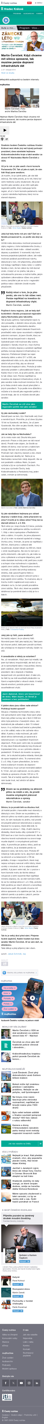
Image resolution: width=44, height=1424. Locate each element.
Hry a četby (8, 988)
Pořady (7, 1004)
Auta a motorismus (12, 28)
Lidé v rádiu (28, 1342)
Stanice (5, 1342)
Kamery (39, 13)
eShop (5, 1345)
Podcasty (6, 1365)
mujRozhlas (6, 981)
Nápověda (27, 1338)
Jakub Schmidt (14, 954)
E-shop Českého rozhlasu (17, 1210)
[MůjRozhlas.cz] (5, 85)
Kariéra (26, 1345)
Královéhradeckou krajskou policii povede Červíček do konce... (26, 1056)
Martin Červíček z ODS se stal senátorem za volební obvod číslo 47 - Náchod (25, 1033)
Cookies (5, 1415)
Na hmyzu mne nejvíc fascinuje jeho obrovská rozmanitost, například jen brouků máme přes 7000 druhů (25, 1102)
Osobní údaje (16, 1415)
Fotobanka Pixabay (17, 629)
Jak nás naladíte (30, 1335)
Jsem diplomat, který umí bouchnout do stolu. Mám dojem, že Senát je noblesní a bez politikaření (21, 697)
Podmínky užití (30, 1415)
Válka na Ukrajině (9, 1335)
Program (17, 13)
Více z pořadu (10, 1152)
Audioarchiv (28, 13)
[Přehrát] (4, 130)
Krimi (6, 993)
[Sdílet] (6, 139)
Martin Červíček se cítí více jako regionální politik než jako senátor (19, 405)
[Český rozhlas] (9, 3)
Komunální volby (9, 1338)
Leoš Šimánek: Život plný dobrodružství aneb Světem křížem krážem (26, 1075)
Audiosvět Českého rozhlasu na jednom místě (20, 1020)
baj (24, 954)
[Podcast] (2, 139)
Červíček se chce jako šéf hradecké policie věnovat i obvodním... (25, 1045)
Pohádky (7, 998)
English (5, 1417)
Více (35, 28)
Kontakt (26, 1349)
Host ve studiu (7, 73)
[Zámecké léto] (22, 40)
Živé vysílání (9, 1009)
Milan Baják (17, 228)
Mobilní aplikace (9, 1369)
